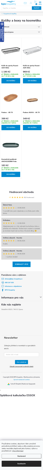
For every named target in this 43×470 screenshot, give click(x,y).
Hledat (36, 8)
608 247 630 (9, 283)
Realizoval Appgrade (28, 384)
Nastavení (21, 456)
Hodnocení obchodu (21, 192)
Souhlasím (21, 463)
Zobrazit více (21, 264)
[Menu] (40, 3)
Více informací (17, 451)
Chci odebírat (21, 362)
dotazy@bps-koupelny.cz (13, 279)
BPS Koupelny (10, 290)
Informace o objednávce (13, 286)
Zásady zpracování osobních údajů (21, 366)
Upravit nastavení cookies (21, 380)
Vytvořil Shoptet (15, 384)
